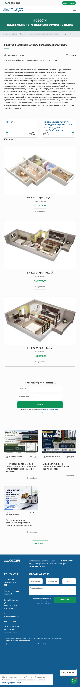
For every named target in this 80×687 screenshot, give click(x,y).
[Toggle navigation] (75, 10)
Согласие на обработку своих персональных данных (45, 638)
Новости (14, 34)
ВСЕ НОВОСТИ (40, 543)
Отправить (65, 600)
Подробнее (40, 211)
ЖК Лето (10, 121)
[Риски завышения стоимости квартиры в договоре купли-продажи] (21, 498)
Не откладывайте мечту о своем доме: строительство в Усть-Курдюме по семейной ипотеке (57, 125)
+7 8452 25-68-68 (13, 3)
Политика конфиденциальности (16, 638)
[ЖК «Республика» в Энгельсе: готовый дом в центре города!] (59, 441)
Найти (40, 404)
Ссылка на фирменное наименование (18, 640)
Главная (5, 34)
